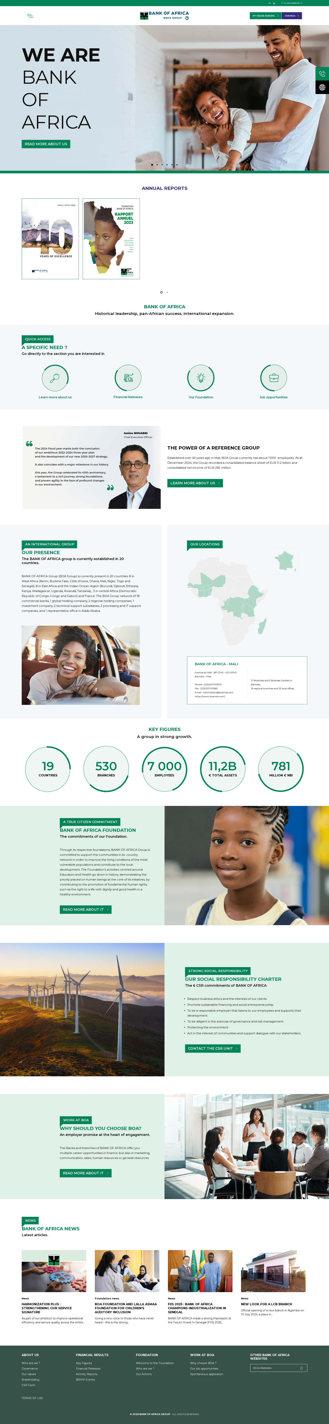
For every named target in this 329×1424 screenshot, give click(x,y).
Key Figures (84, 1363)
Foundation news (107, 1298)
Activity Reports (86, 1374)
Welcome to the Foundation (155, 1363)
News (25, 1298)
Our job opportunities (204, 1368)
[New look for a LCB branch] (273, 1283)
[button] (30, 16)
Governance (30, 1368)
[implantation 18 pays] (322, 87)
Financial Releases (88, 1368)
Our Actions (144, 1374)
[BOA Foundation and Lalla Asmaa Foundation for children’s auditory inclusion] (127, 1287)
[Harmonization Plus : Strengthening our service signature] (54, 1287)
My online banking (264, 15)
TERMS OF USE (32, 1398)
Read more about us (46, 144)
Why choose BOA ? (203, 1363)
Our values (29, 1374)
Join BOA (290, 15)
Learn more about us (55, 397)
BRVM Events (85, 1379)
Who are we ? (31, 1363)
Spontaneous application (206, 1374)
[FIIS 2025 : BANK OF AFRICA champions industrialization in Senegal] (200, 1287)
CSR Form (28, 1385)
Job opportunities (274, 397)
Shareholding (30, 1379)
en (274, 3)
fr (269, 3)
